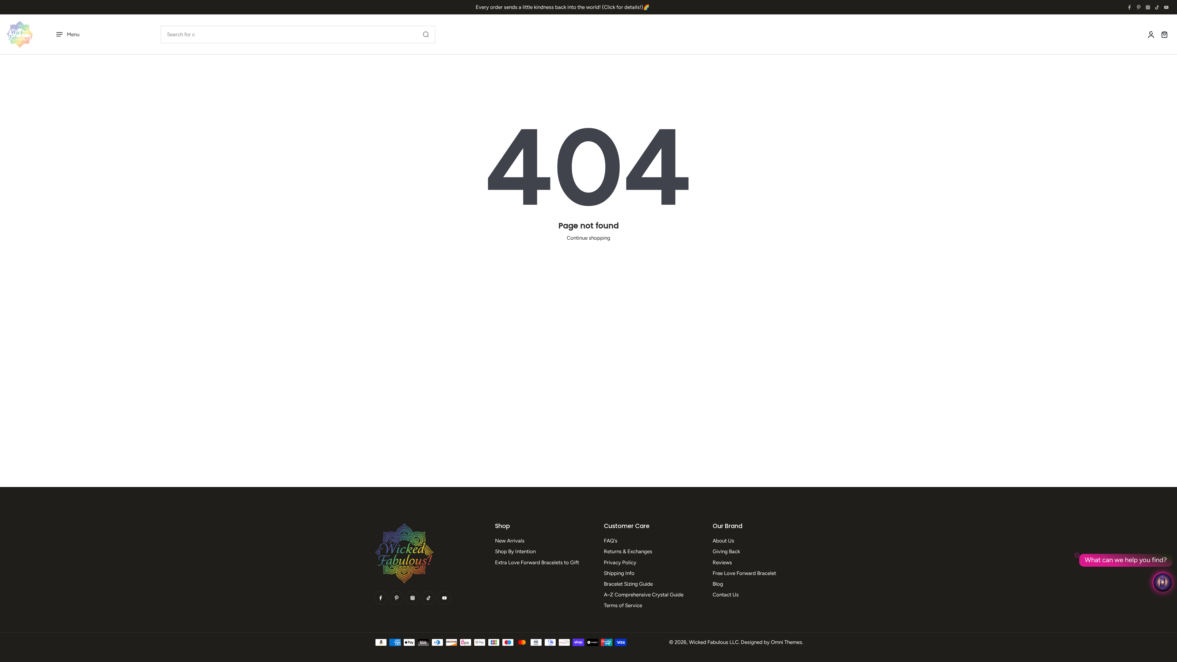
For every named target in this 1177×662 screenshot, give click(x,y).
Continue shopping (588, 238)
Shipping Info (619, 573)
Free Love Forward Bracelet (744, 573)
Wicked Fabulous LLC (714, 642)
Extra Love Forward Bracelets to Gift (537, 562)
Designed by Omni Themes (771, 642)
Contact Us (726, 595)
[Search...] (425, 34)
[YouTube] (1166, 7)
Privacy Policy (620, 562)
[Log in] (1150, 34)
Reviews (722, 562)
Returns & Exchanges (628, 551)
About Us (723, 541)
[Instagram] (1147, 7)
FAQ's (610, 541)
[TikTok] (1157, 7)
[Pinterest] (1138, 7)
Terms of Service (623, 605)
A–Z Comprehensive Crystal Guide (644, 595)
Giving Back (726, 551)
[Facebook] (1129, 7)
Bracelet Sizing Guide (628, 584)
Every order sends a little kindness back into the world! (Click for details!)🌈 (562, 7)
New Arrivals (509, 541)
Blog (718, 584)
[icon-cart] (1164, 34)
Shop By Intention (515, 551)
